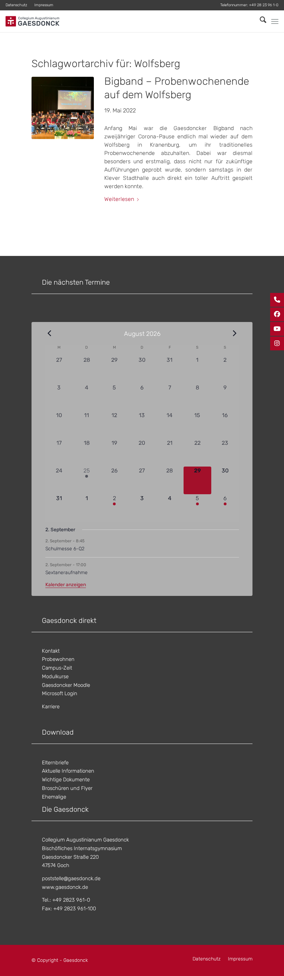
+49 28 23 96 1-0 (263, 5)
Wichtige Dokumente (66, 779)
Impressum (43, 5)
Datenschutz (16, 5)
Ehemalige (54, 797)
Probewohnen (58, 659)
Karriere (51, 706)
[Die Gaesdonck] (32, 21)
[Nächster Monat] (235, 333)
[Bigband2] (63, 108)
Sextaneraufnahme (66, 573)
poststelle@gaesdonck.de (71, 878)
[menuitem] (18, 5)
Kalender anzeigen (65, 585)
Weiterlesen (119, 199)
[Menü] (274, 21)
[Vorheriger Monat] (49, 333)
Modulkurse (55, 676)
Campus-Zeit (57, 668)
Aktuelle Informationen (68, 771)
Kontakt (51, 651)
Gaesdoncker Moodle (66, 685)
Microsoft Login (59, 693)
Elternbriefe (55, 762)
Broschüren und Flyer (67, 788)
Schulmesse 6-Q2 (65, 549)
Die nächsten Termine (76, 282)
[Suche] (259, 21)
